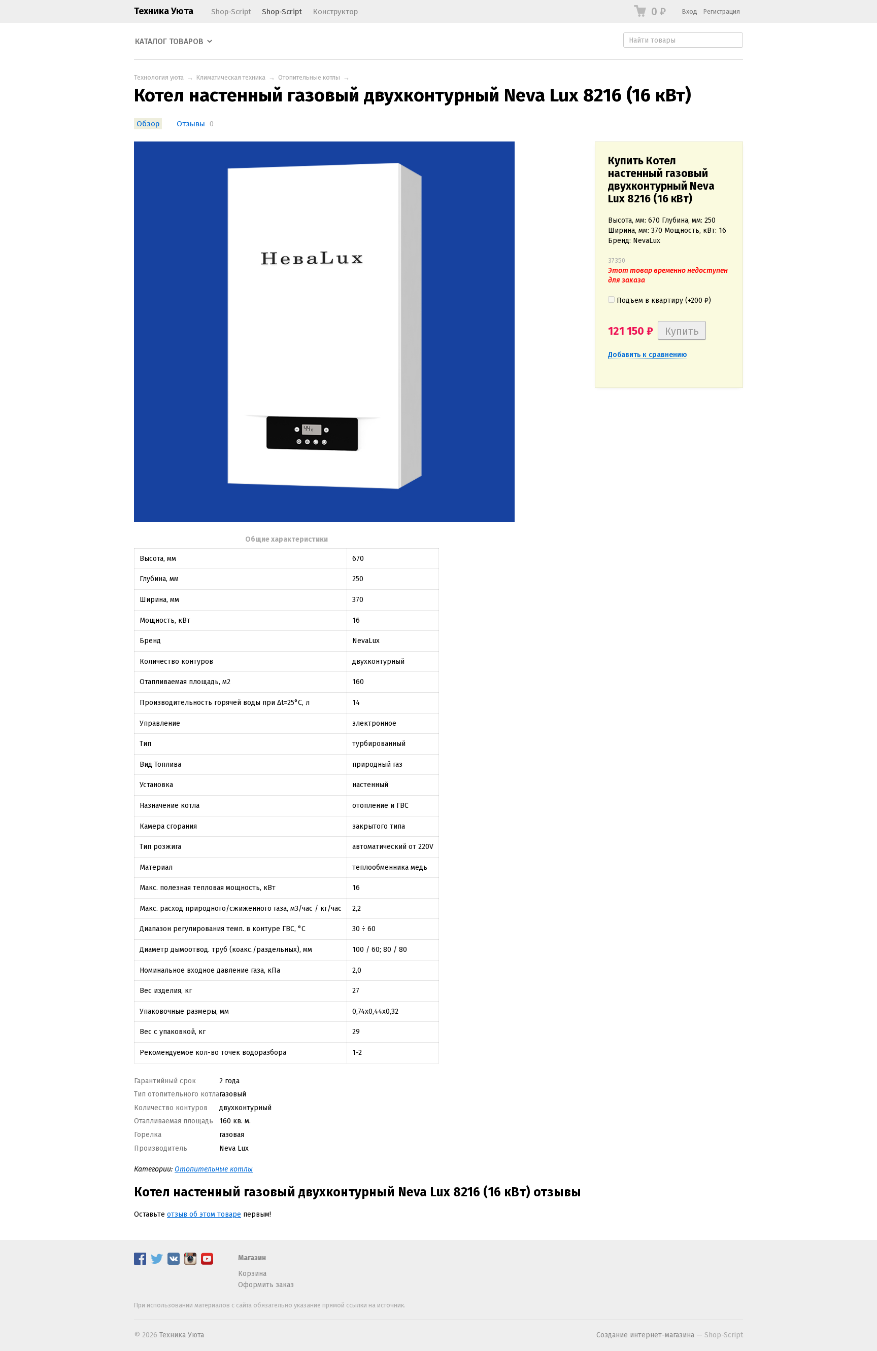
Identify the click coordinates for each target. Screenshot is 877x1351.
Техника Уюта (163, 11)
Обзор (148, 123)
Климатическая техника (230, 77)
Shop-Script (231, 11)
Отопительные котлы (309, 77)
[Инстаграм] (190, 1262)
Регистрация (721, 11)
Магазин (252, 1258)
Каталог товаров (169, 41)
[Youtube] (207, 1262)
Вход (689, 11)
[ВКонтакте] (173, 1262)
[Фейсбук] (140, 1262)
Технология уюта (159, 77)
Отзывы (191, 123)
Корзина (252, 1273)
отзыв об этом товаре (204, 1214)
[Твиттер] (157, 1262)
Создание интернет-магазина (645, 1335)
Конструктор (335, 11)
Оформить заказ (266, 1285)
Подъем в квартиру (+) (663, 300)
